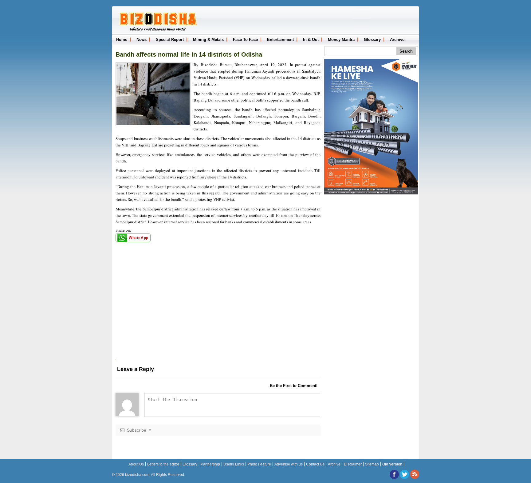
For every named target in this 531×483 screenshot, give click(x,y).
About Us (136, 464)
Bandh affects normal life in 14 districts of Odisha (189, 54)
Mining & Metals (208, 40)
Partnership (210, 464)
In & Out (311, 40)
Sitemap (372, 464)
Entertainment (280, 40)
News (141, 40)
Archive (397, 40)
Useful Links (233, 464)
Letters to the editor (163, 464)
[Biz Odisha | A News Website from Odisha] (157, 30)
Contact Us (315, 464)
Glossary (372, 40)
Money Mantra (341, 40)
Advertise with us (288, 464)
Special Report (170, 40)
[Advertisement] (218, 316)
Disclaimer (353, 464)
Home (121, 40)
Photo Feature (259, 464)
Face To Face (245, 40)
